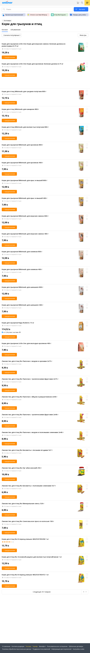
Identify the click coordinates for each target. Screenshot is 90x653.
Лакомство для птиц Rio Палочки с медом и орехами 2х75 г (27, 361)
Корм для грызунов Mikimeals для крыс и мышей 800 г (24, 180)
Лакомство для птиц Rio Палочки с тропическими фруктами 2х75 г (30, 379)
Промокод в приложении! (14, 15)
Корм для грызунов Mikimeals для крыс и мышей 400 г (24, 198)
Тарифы (35, 646)
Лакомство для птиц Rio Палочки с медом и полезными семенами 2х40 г (33, 432)
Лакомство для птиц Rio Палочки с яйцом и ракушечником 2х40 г (29, 397)
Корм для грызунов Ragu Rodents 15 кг (18, 323)
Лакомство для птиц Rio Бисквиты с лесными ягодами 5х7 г (27, 450)
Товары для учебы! (79, 15)
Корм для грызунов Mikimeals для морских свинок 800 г (25, 216)
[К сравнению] (87, 43)
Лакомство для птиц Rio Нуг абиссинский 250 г (22, 468)
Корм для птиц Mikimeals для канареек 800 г (20, 109)
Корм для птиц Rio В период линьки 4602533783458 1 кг (25, 539)
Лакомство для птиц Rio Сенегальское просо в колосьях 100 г (28, 521)
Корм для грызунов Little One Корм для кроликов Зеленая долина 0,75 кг (32, 64)
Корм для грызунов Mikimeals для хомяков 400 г (22, 269)
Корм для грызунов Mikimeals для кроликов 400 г (22, 162)
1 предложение (9, 57)
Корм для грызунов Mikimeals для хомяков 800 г (22, 251)
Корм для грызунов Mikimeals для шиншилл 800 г (22, 287)
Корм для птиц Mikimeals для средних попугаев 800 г (24, 91)
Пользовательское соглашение (57, 646)
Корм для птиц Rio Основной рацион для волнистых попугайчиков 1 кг (32, 557)
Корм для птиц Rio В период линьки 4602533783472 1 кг (25, 575)
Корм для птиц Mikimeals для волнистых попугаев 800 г (25, 127)
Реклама (28, 646)
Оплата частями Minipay (38, 15)
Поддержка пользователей (41, 649)
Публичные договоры (76, 646)
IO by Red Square (60, 15)
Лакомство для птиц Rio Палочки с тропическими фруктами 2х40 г (30, 414)
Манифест (42, 646)
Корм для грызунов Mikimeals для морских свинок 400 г (25, 234)
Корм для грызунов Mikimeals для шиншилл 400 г (22, 305)
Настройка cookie (78, 649)
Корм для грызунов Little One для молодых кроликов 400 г (26, 343)
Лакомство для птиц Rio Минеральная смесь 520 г (23, 503)
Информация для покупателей (61, 649)
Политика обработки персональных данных (16, 649)
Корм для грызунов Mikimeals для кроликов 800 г (22, 145)
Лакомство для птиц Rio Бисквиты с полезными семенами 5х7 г (29, 486)
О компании (6, 646)
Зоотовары (7, 21)
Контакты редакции (18, 646)
